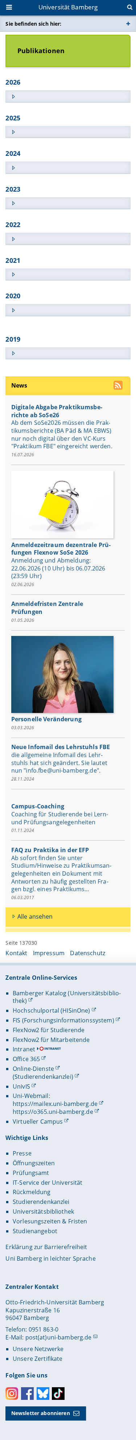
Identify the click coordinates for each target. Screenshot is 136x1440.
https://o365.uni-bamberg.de (53, 1112)
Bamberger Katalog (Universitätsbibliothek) (67, 997)
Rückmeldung (32, 1192)
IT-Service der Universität (48, 1183)
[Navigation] (9, 8)
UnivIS (21, 1086)
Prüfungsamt (31, 1173)
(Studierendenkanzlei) (43, 1077)
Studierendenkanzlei (41, 1202)
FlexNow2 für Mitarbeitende (51, 1040)
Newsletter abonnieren (40, 1413)
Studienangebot (35, 1231)
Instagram (11, 1393)
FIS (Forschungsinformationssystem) (63, 1020)
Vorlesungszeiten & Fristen (50, 1221)
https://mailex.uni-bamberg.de (55, 1104)
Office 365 (26, 1059)
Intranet (24, 1049)
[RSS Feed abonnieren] (118, 386)
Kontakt (16, 953)
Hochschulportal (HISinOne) (51, 1010)
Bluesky (43, 1393)
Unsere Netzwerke (38, 1349)
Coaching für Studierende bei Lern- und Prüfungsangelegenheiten (59, 818)
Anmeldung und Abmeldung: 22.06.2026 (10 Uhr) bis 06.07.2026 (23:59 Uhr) (58, 568)
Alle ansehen (35, 916)
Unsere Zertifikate (38, 1359)
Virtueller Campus (38, 1121)
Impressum (49, 953)
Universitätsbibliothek (43, 1211)
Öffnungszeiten (34, 1163)
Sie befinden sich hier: (33, 23)
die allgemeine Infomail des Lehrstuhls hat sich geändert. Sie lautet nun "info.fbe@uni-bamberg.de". (59, 762)
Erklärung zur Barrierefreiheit (46, 1247)
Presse (22, 1153)
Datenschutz (87, 953)
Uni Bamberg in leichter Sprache (50, 1258)
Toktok (58, 1393)
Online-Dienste (33, 1069)
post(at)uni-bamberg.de (58, 1337)
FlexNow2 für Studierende (49, 1030)
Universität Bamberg (68, 7)
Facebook (27, 1393)
